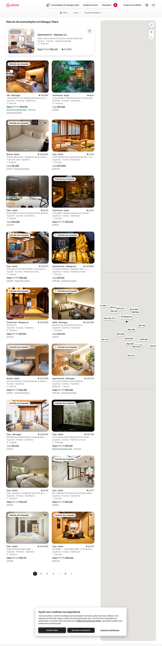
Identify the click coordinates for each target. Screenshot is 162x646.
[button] (40, 49)
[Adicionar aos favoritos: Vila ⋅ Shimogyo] (45, 64)
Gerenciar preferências (109, 630)
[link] (29, 574)
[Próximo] (71, 574)
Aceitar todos (52, 630)
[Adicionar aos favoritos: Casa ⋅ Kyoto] (91, 123)
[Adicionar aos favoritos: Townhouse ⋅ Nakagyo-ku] (45, 291)
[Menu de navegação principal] (153, 5)
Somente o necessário (81, 630)
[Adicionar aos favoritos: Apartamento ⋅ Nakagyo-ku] (91, 235)
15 (65, 574)
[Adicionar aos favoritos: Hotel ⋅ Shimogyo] (91, 291)
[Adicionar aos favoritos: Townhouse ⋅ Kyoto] (91, 64)
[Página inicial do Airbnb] (12, 5)
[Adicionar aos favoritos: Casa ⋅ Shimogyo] (45, 403)
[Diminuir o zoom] (151, 37)
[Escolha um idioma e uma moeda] (146, 5)
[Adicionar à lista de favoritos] (89, 31)
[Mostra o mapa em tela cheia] (151, 24)
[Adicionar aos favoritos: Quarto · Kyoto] (45, 123)
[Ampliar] (151, 32)
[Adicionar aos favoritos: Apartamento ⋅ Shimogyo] (91, 347)
